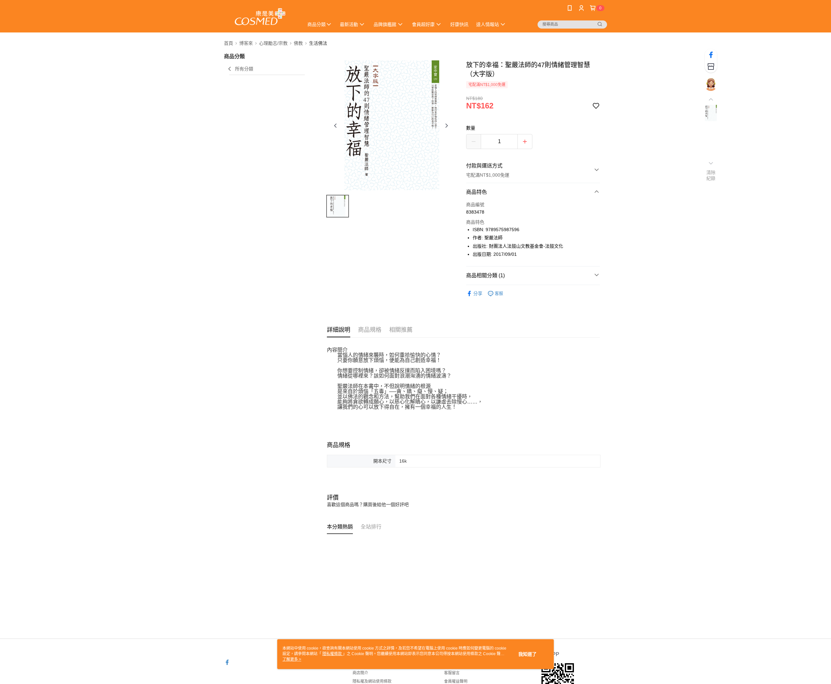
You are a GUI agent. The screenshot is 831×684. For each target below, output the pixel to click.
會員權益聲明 (455, 681)
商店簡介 (360, 673)
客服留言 (452, 673)
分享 (477, 293)
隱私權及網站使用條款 (372, 681)
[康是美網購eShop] (260, 17)
